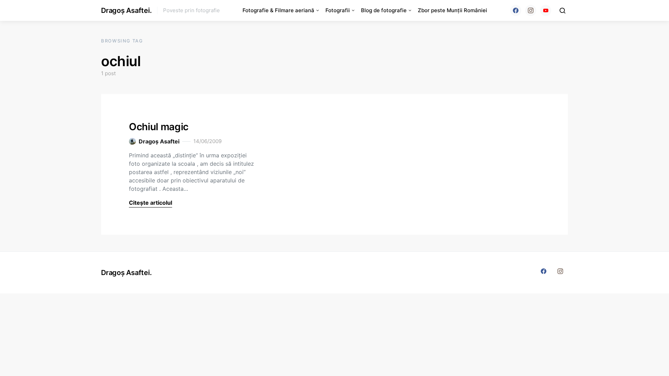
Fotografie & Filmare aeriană (278, 10)
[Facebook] (515, 10)
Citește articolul (150, 202)
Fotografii (337, 10)
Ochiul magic (159, 127)
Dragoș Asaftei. (126, 10)
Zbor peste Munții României (452, 10)
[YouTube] (545, 10)
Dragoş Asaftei (159, 141)
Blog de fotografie (384, 10)
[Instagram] (530, 10)
